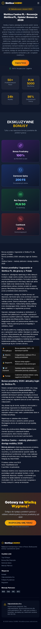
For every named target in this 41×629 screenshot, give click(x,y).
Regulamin (5, 582)
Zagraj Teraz (20, 63)
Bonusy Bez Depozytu (9, 560)
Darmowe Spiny (6, 563)
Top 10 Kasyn (6, 557)
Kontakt (4, 574)
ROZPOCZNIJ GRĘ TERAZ (20, 523)
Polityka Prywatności (8, 580)
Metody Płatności (7, 565)
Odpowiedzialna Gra (8, 577)
